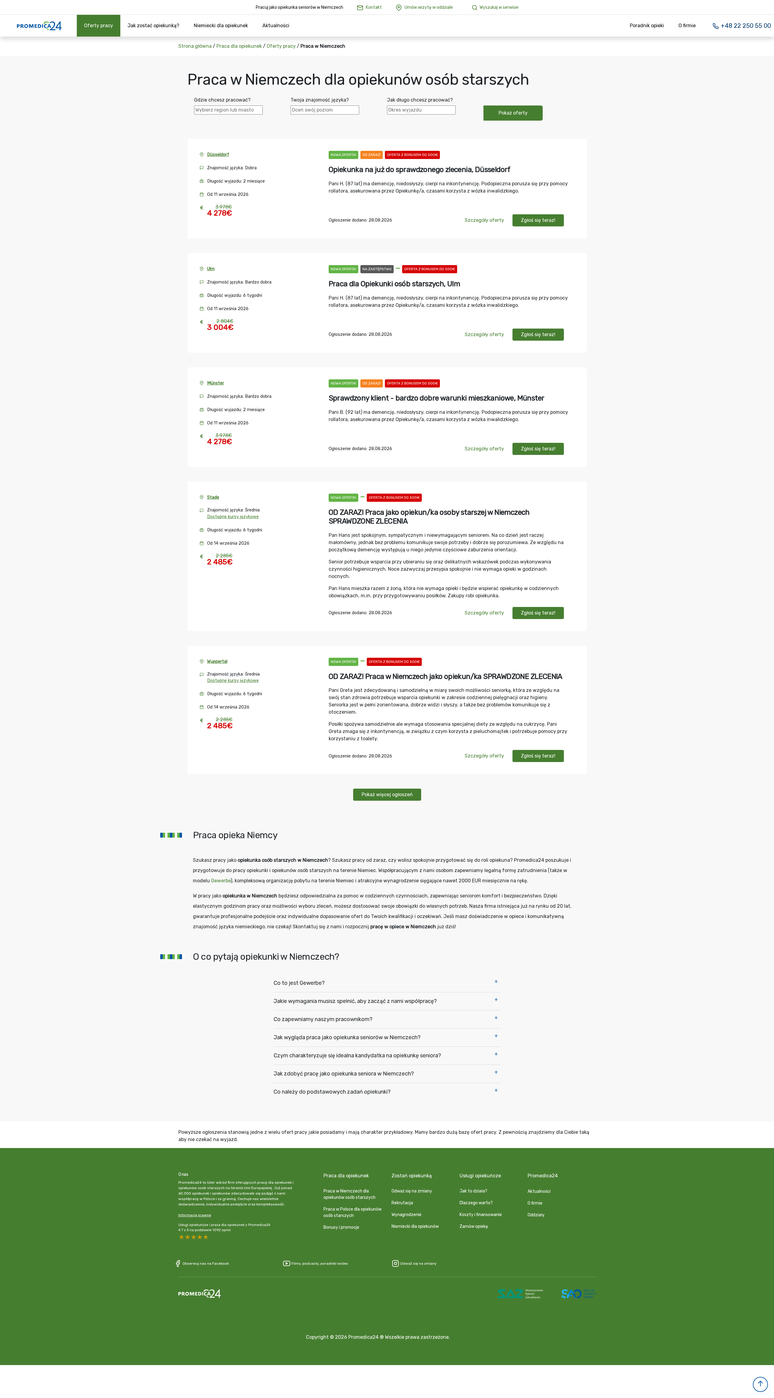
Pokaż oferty (513, 113)
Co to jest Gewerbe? (299, 983)
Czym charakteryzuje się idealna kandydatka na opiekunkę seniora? (357, 1055)
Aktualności (275, 25)
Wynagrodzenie (406, 1214)
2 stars (200, 1237)
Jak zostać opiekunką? (153, 25)
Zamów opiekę (474, 1226)
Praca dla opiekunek (239, 46)
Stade (213, 497)
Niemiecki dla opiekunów (415, 1226)
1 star (206, 1237)
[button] (760, 1384)
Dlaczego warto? (476, 1202)
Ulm (211, 268)
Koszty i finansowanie (481, 1214)
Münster (215, 383)
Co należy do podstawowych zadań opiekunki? (332, 1091)
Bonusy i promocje (341, 1227)
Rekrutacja (402, 1202)
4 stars (187, 1237)
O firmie (687, 25)
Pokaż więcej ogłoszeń (387, 794)
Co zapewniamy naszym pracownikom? (323, 1019)
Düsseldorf (218, 154)
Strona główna (195, 46)
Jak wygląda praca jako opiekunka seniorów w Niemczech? (347, 1037)
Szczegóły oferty (484, 220)
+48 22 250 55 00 (745, 25)
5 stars (181, 1237)
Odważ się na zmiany (412, 1191)
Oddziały (536, 1215)
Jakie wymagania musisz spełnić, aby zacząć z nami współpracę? (355, 1001)
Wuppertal (217, 661)
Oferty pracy (98, 25)
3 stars (193, 1237)
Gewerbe (221, 881)
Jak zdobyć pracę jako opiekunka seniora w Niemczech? (344, 1073)
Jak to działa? (473, 1191)
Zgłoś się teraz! (538, 220)
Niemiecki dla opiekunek (221, 25)
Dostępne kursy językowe (233, 516)
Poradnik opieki (647, 25)
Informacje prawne (194, 1215)
